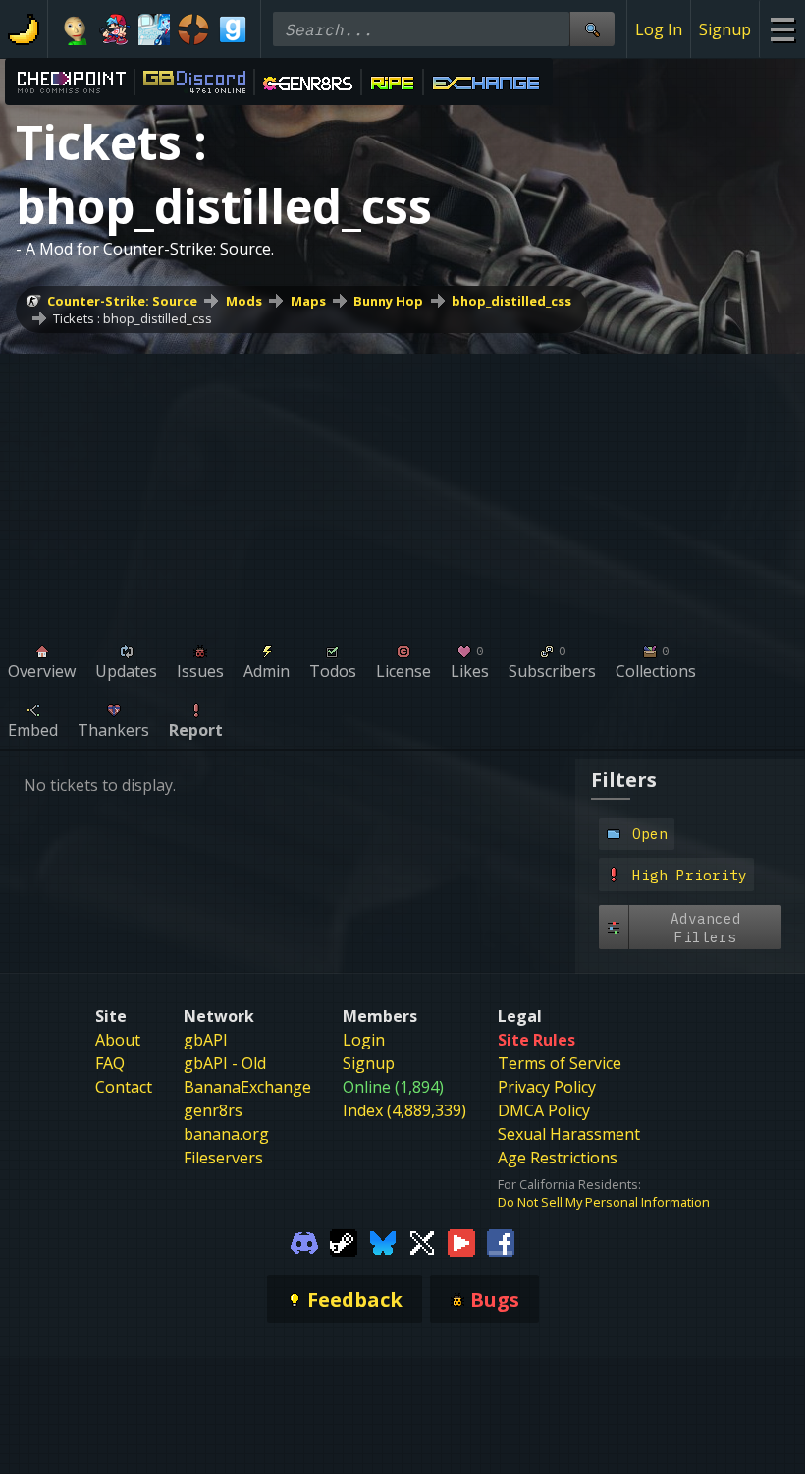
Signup (725, 29)
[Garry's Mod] (232, 29)
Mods (244, 301)
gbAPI (206, 1039)
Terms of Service (559, 1063)
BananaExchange (247, 1087)
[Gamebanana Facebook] (500, 1242)
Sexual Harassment (569, 1134)
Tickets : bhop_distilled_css (132, 318)
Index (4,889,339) (404, 1110)
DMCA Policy (544, 1110)
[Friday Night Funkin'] (114, 29)
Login (364, 1039)
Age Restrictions (557, 1157)
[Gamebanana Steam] (343, 1242)
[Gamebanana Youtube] (461, 1242)
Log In (658, 29)
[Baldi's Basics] (75, 29)
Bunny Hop (388, 301)
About (117, 1039)
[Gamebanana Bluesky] (383, 1242)
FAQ (110, 1063)
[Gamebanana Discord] (304, 1242)
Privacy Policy (547, 1087)
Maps (308, 301)
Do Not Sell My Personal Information (604, 1202)
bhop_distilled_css (511, 301)
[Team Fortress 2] (193, 29)
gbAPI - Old (225, 1063)
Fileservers (223, 1157)
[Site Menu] (782, 29)
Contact (123, 1087)
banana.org (226, 1134)
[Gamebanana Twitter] (422, 1242)
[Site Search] (592, 29)
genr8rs (213, 1110)
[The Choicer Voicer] (154, 29)
